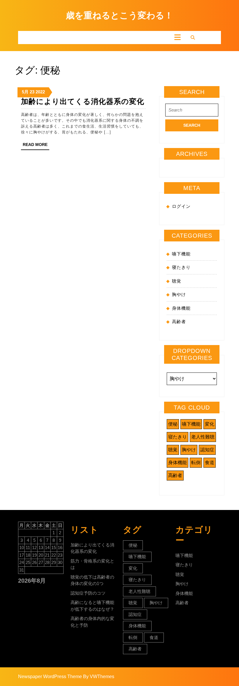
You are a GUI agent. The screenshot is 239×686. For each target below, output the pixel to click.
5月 (25, 91)
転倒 (196, 462)
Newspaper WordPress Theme (50, 676)
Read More (36, 146)
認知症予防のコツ (88, 593)
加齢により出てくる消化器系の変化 (82, 101)
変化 (209, 424)
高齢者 (179, 321)
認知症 (207, 449)
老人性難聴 (203, 436)
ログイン (181, 206)
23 (32, 91)
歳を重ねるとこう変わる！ (119, 15)
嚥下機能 (181, 253)
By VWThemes (98, 676)
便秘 (173, 424)
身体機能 (181, 308)
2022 (40, 91)
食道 (209, 462)
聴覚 (176, 280)
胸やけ (179, 294)
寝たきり (181, 267)
